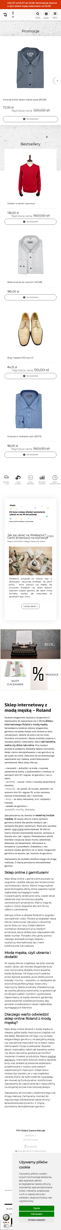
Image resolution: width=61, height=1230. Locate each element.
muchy (20, 809)
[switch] (6, 1225)
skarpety (30, 809)
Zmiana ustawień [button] (36, 1220)
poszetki (10, 809)
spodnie (10, 781)
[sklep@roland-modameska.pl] (12, 16)
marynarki (18, 829)
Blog (33, 541)
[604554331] (12, 13)
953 (52, 536)
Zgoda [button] (36, 1208)
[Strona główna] (5, 15)
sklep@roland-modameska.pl (32, 1151)
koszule (10, 788)
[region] (30, 484)
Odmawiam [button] (36, 1214)
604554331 (32, 1147)
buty (8, 799)
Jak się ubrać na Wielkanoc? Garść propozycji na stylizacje (27, 536)
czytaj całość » (30, 606)
